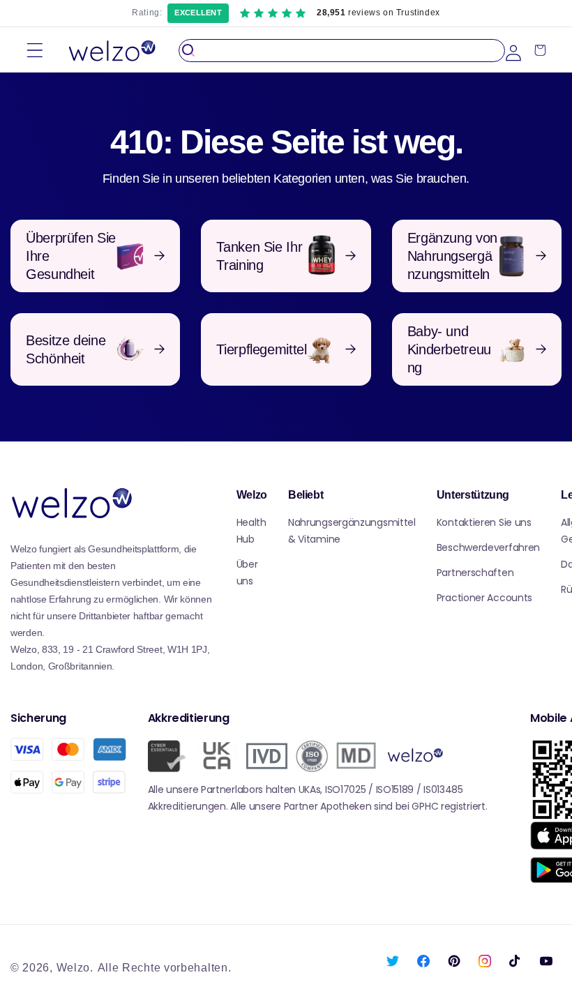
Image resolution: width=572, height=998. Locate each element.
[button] (34, 50)
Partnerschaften (475, 573)
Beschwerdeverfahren (488, 547)
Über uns (247, 572)
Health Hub (251, 530)
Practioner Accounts (484, 598)
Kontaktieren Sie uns (484, 522)
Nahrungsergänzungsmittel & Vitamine (352, 530)
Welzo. (75, 968)
